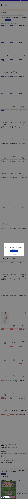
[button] (14, 254)
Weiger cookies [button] (14, 252)
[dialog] (14, 249)
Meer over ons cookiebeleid (14, 249)
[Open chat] (2, 497)
